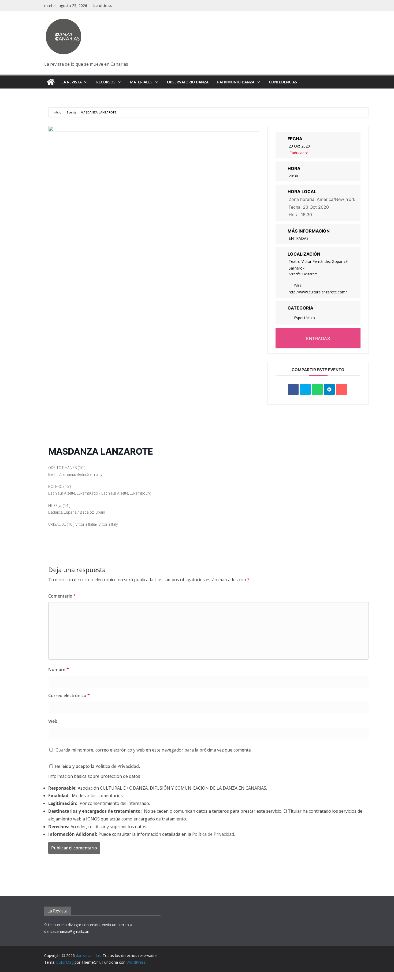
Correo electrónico (69, 695)
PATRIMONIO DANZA (235, 81)
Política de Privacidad (117, 766)
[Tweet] (305, 389)
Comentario (62, 596)
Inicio (58, 112)
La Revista (71, 81)
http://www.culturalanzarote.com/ (318, 291)
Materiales (141, 81)
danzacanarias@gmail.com (67, 931)
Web (52, 721)
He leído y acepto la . (97, 766)
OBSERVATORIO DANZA (188, 81)
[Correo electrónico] (341, 389)
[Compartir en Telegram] (329, 389)
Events (71, 112)
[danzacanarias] (50, 82)
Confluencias (283, 81)
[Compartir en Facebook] (293, 389)
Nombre (58, 669)
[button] (85, 82)
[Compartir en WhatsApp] (317, 389)
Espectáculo (304, 317)
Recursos (106, 81)
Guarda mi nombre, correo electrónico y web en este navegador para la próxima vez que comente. (153, 750)
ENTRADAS (298, 238)
